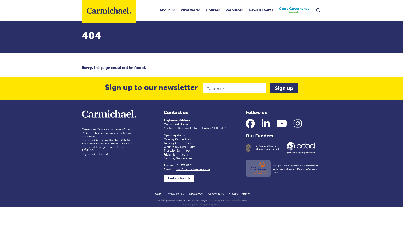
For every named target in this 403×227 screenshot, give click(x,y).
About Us (167, 10)
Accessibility (216, 194)
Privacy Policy (175, 194)
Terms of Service (233, 200)
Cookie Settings (239, 194)
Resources (234, 10)
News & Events (261, 10)
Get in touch (179, 178)
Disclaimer (196, 194)
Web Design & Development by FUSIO (201, 204)
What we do (190, 10)
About (157, 194)
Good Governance (294, 10)
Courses (213, 10)
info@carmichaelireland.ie (193, 169)
